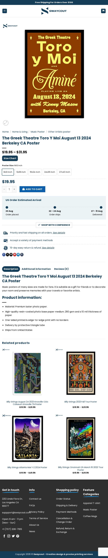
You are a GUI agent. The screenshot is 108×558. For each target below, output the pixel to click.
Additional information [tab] (36, 269)
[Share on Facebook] (3, 254)
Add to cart (34, 189)
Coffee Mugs (90, 516)
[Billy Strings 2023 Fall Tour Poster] (80, 373)
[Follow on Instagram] (8, 536)
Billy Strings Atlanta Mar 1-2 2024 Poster (27, 467)
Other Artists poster (59, 131)
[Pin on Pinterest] (14, 254)
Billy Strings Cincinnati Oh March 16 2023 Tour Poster (80, 468)
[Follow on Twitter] (13, 536)
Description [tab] (11, 269)
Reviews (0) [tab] (61, 269)
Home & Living (19, 131)
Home (5, 131)
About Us (34, 525)
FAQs (32, 505)
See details (59, 232)
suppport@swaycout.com (16, 512)
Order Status (63, 498)
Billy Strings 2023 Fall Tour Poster (81, 401)
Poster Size (8, 166)
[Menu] (4, 11)
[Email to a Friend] (11, 254)
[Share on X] (7, 254)
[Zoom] (6, 123)
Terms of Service (38, 518)
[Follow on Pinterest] (17, 536)
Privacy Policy (36, 511)
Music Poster (38, 131)
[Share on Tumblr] (21, 254)
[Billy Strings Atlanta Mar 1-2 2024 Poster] (27, 439)
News (32, 531)
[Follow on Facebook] (4, 536)
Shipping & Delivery (66, 505)
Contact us (35, 498)
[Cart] (103, 11)
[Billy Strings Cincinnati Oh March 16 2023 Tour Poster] (80, 439)
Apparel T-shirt (91, 503)
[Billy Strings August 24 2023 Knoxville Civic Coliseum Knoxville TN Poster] (27, 373)
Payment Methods (66, 511)
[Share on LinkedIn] (18, 254)
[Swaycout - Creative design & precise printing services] (54, 11)
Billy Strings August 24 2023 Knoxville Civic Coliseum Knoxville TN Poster (27, 403)
